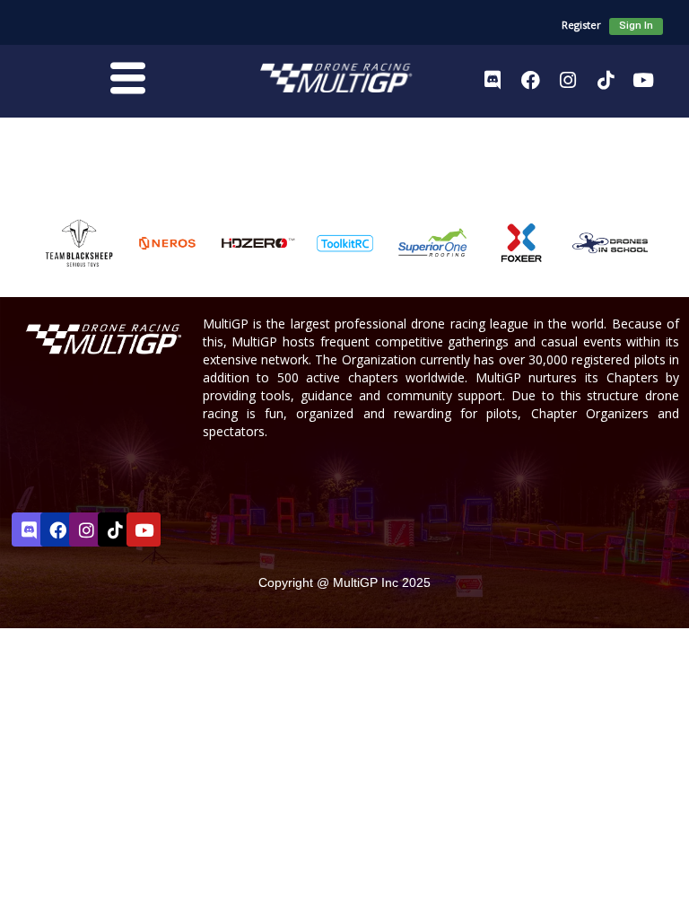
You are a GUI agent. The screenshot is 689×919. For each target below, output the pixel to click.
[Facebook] (530, 80)
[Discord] (492, 80)
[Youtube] (643, 80)
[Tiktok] (605, 80)
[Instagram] (568, 80)
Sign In (636, 25)
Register (581, 24)
